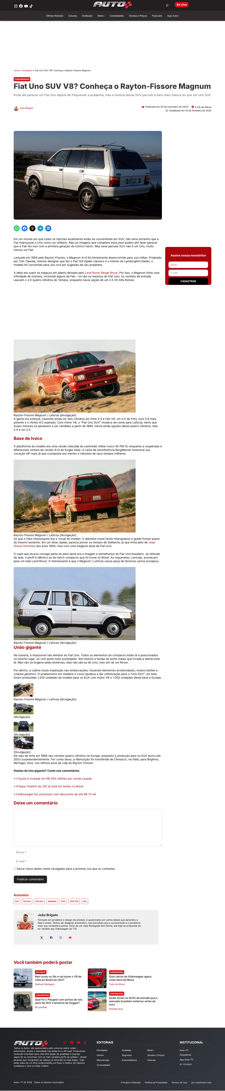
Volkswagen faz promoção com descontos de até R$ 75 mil (56, 794)
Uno (85, 901)
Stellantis (52, 901)
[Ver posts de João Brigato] (16, 109)
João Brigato (26, 108)
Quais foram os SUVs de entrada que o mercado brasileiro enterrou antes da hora (133, 1001)
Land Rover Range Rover (101, 272)
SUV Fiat (74, 901)
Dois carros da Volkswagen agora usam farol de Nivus (130, 978)
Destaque (27, 70)
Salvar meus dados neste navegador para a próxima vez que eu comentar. (66, 868)
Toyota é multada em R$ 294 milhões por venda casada (54, 778)
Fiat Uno (39, 901)
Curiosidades (21, 79)
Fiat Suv (27, 901)
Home (17, 70)
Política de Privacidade (156, 1082)
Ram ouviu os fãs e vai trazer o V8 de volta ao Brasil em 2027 (58, 978)
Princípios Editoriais (131, 1082)
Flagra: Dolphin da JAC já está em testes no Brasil (50, 786)
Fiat (17, 901)
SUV (63, 901)
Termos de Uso (179, 1082)
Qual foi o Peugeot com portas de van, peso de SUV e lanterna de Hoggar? (59, 1001)
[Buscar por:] (167, 5)
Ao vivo (182, 4)
